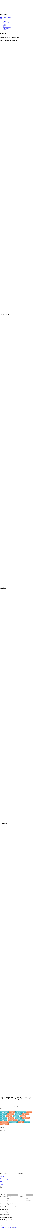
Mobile (5, 29)
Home (4, 21)
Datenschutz (3, 1227)
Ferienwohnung (7, 27)
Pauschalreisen (6, 22)
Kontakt (15, 1227)
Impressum (9, 1227)
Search (1, 1173)
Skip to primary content (5, 17)
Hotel (4, 24)
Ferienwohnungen (4, 1179)
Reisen (1, 1184)
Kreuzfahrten (6, 28)
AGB (19, 1227)
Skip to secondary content (6, 18)
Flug (1, 1181)
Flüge (4, 25)
